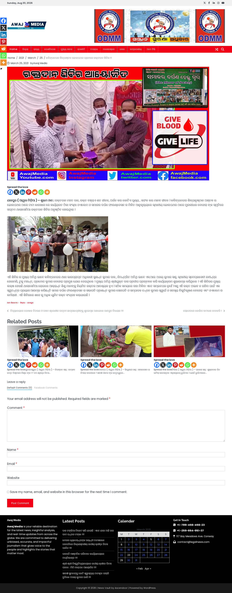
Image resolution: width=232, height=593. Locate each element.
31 (136, 560)
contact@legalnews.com (193, 542)
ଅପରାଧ (94, 49)
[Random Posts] (216, 49)
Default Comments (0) (19, 387)
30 (128, 560)
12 (151, 544)
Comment (16, 408)
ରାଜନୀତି (81, 49)
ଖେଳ (122, 49)
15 (121, 550)
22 (121, 555)
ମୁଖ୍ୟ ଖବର (66, 49)
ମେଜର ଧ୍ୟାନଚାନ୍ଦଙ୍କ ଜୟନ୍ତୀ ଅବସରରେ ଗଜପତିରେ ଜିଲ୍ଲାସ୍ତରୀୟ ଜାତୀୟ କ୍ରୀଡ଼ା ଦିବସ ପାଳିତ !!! (85, 544)
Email (12, 464)
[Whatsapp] (41, 192)
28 (165, 555)
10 (136, 544)
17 (136, 550)
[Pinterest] (28, 192)
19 (151, 550)
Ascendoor (121, 588)
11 (143, 544)
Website (13, 478)
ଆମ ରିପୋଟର (12, 303)
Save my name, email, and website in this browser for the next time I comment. (68, 492)
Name (12, 450)
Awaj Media (40, 63)
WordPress (149, 588)
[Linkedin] (22, 192)
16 (129, 550)
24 (136, 555)
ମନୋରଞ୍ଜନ (109, 49)
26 (151, 555)
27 (158, 555)
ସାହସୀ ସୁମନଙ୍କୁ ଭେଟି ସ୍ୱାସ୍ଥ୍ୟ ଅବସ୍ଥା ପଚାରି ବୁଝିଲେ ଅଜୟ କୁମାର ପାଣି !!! (85, 575)
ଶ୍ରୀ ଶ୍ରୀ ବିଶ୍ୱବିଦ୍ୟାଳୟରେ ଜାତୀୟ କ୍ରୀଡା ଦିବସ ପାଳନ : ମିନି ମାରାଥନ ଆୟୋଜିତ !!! (86, 565)
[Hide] (1, 69)
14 (165, 544)
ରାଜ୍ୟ (36, 49)
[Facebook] (10, 192)
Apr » (148, 568)
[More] (47, 192)
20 (158, 550)
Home (13, 49)
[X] (16, 192)
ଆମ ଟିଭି (151, 49)
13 (158, 544)
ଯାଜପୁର (30, 303)
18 (144, 550)
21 (166, 550)
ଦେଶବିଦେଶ (50, 49)
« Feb (139, 568)
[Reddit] (35, 192)
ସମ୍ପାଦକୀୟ (136, 49)
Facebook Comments (45, 387)
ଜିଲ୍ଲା (25, 49)
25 (143, 555)
